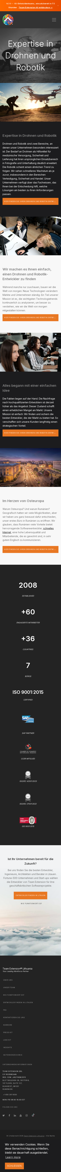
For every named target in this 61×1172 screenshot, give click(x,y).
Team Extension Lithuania (34, 1136)
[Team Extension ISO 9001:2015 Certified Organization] (27, 819)
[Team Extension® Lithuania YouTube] (21, 1115)
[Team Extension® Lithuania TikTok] (33, 1115)
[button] (54, 18)
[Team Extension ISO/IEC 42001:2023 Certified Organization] (28, 774)
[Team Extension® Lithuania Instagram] (27, 1115)
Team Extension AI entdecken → (36, 7)
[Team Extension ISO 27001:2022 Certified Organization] (28, 797)
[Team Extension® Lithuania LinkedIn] (15, 1115)
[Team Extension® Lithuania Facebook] (9, 1115)
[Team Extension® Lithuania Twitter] (4, 1115)
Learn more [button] (13, 1157)
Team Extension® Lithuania (17, 968)
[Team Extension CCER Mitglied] (28, 748)
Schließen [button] (14, 1165)
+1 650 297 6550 (10, 1095)
